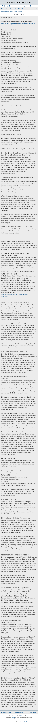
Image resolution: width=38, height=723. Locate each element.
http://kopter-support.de (9, 23)
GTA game (22, 715)
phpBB (13, 717)
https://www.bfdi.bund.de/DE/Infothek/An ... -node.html (16, 295)
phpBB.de (26, 719)
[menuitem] (6, 6)
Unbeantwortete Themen (7, 11)
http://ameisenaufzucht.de (26, 23)
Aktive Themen (18, 11)
